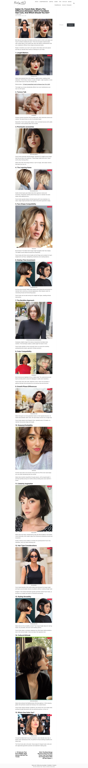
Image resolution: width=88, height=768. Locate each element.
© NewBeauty (34, 115)
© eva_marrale (33, 532)
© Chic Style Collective (34, 154)
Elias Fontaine (19, 14)
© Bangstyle (34, 248)
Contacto (54, 765)
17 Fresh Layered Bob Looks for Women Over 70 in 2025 (36, 84)
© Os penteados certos (34, 190)
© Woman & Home (34, 735)
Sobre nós (34, 765)
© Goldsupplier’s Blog (33, 287)
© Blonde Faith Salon (33, 413)
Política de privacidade (41, 765)
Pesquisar (70, 25)
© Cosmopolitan (34, 585)
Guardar (50, 55)
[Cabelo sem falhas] (20, 3)
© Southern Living (34, 76)
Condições (49, 765)
